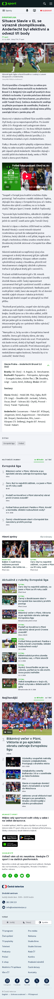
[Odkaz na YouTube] (22, 876)
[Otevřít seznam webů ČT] (51, 3)
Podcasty (6, 951)
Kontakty (32, 972)
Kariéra (31, 956)
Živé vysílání (7, 936)
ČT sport (5, 37)
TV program (7, 930)
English (5, 994)
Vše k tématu (46, 536)
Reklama (32, 936)
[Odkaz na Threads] (28, 876)
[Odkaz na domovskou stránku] (13, 3)
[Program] (34, 10)
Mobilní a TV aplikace (11, 967)
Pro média (32, 930)
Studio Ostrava (34, 946)
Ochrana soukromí (18, 994)
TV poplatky (7, 941)
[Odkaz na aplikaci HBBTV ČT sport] (10, 844)
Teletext (6, 946)
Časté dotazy (34, 967)
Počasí (5, 956)
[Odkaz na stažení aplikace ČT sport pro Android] (27, 837)
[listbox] (27, 922)
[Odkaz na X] (16, 876)
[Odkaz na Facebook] (10, 876)
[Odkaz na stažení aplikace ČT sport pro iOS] (10, 837)
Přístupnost (33, 994)
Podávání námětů (36, 962)
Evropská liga (9, 17)
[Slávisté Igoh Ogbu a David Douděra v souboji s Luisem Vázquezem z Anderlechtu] (27, 58)
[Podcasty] (27, 10)
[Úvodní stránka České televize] (13, 886)
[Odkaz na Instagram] (4, 876)
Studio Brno (33, 941)
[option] (10, 922)
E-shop (5, 962)
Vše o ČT (6, 972)
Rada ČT (31, 951)
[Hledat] (44, 3)
